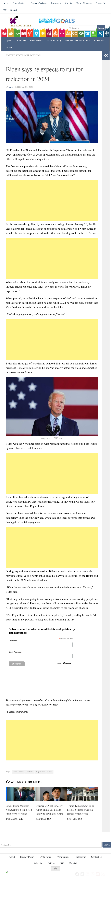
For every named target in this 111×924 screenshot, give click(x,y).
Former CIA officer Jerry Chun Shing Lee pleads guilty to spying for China (49, 809)
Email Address (15, 652)
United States (15, 55)
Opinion (9, 40)
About (6, 3)
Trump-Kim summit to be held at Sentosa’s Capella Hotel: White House (80, 809)
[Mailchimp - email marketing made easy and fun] (64, 664)
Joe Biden (30, 771)
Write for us (45, 856)
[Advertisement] (52, 200)
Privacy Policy (19, 3)
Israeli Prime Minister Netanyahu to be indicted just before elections (19, 809)
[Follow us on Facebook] (77, 874)
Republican (40, 771)
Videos (9, 47)
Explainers (99, 40)
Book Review (36, 40)
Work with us (63, 856)
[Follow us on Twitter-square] (82, 874)
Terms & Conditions (39, 3)
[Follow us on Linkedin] (88, 874)
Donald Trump (18, 771)
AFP (11, 86)
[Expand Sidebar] (106, 55)
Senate (49, 771)
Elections (33, 55)
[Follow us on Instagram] (93, 874)
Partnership (56, 3)
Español (13, 9)
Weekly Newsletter (84, 3)
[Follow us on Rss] (103, 874)
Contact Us (100, 3)
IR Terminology (54, 40)
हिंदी (4, 9)
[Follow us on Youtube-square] (98, 874)
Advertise (68, 3)
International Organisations (77, 40)
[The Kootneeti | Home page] (22, 21)
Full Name (13, 641)
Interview (21, 40)
